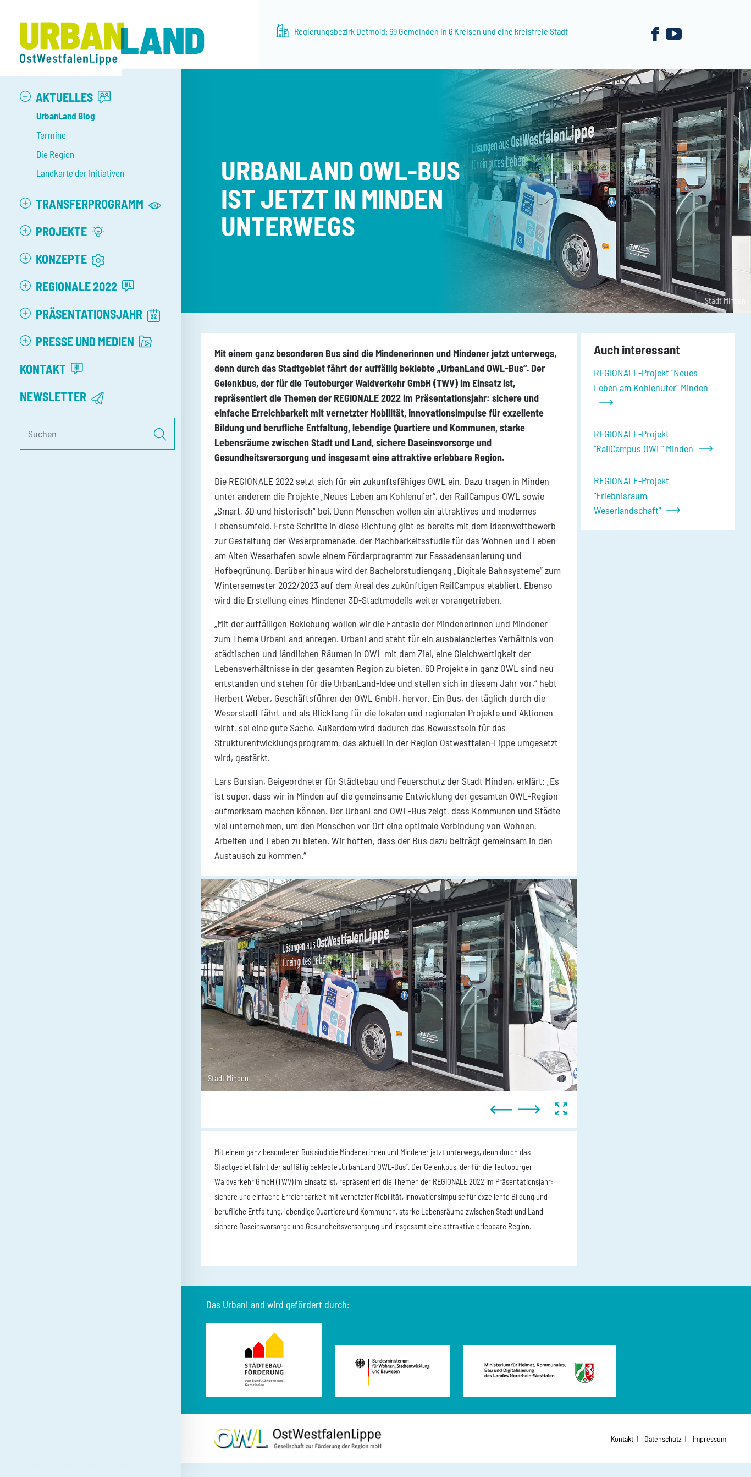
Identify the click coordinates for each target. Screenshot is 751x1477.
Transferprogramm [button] (91, 203)
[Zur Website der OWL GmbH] (297, 1438)
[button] (25, 96)
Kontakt (44, 369)
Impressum (709, 1438)
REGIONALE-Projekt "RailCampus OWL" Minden (643, 441)
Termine (51, 134)
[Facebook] (655, 33)
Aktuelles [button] (65, 97)
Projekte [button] (62, 231)
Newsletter (54, 396)
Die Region (55, 154)
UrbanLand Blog (65, 115)
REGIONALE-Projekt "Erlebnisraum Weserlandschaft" (631, 495)
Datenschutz (663, 1438)
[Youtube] (674, 33)
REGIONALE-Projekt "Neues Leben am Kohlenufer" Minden (651, 379)
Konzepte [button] (62, 258)
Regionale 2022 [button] (77, 286)
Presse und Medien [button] (86, 341)
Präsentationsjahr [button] (90, 314)
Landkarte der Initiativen (80, 172)
